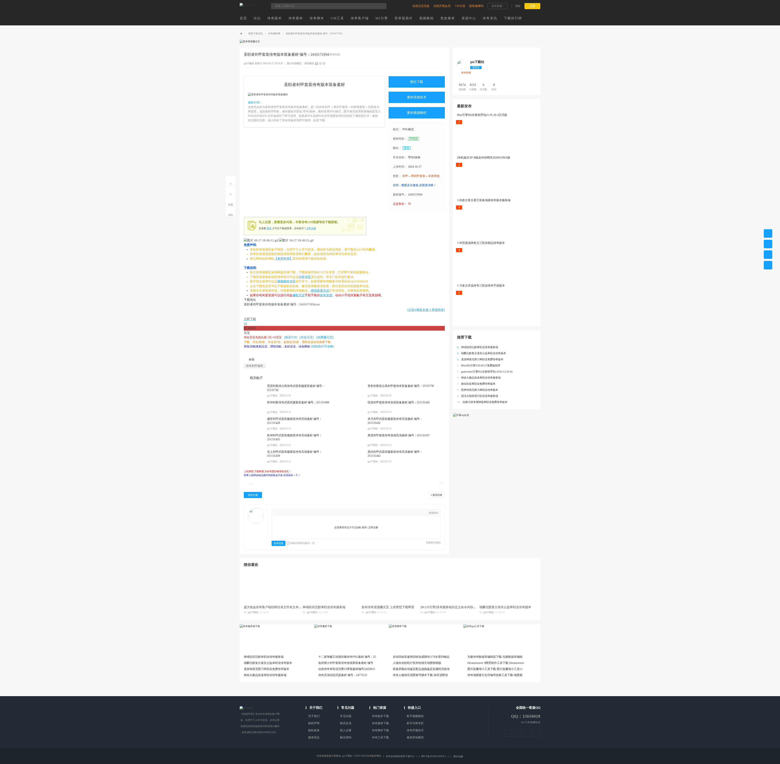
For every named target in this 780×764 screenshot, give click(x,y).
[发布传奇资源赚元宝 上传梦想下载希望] (389, 587)
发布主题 (253, 495)
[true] (381, 6)
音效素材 (447, 18)
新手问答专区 (415, 723)
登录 (269, 228)
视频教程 (426, 18)
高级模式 (433, 512)
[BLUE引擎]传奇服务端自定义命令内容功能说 (451, 607)
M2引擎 (381, 18)
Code (307, 513)
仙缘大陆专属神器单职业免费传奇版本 (482, 402)
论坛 (257, 18)
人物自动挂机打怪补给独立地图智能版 (417, 662)
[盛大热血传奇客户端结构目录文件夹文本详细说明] (271, 587)
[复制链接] (334, 54)
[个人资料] (461, 68)
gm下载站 (249, 63)
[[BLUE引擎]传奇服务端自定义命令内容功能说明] (447, 587)
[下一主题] (324, 63)
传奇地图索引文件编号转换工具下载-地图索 (494, 675)
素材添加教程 (415, 737)
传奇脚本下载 (380, 730)
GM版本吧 (241, 34)
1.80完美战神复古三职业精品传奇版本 (481, 242)
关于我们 (314, 716)
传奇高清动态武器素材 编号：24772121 (342, 675)
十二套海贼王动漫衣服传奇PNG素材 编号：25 (347, 656)
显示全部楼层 (294, 63)
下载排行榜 (513, 18)
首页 (243, 18)
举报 (441, 483)
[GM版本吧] (247, 4)
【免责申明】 (283, 258)
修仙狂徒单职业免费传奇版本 (476, 383)
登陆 (517, 6)
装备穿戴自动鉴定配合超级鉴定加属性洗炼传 (421, 669)
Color (283, 513)
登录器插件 (403, 18)
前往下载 (416, 82)
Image (289, 513)
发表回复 (278, 543)
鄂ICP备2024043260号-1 (433, 756)
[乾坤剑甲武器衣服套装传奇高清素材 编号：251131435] (254, 440)
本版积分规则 (433, 542)
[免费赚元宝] (325, 337)
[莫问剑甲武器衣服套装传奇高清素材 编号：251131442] (354, 456)
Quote (301, 513)
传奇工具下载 (380, 737)
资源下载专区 (255, 33)
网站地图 (458, 756)
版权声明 (314, 723)
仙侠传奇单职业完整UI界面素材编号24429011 (346, 669)
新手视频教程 (415, 716)
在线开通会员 (442, 6)
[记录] (411, 309)
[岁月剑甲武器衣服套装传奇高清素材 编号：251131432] (354, 423)
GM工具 (337, 18)
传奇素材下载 (380, 723)
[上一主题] (320, 63)
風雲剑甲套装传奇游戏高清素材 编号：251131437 (399, 435)
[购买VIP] (290, 337)
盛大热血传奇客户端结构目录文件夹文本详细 (274, 607)
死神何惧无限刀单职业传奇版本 (477, 389)
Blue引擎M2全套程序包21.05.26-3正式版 (482, 114)
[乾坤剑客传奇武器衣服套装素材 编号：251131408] (254, 407)
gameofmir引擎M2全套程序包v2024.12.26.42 (485, 371)
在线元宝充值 (420, 6)
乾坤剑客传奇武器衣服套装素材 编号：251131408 (298, 402)
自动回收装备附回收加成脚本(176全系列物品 (421, 656)
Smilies (313, 513)
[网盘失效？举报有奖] (430, 309)
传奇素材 (295, 18)
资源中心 (469, 18)
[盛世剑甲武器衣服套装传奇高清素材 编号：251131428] (254, 423)
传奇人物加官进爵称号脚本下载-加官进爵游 (420, 675)
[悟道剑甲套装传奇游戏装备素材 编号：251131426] (354, 407)
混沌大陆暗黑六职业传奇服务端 (477, 395)
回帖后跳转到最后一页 (302, 543)
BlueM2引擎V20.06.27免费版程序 (478, 365)
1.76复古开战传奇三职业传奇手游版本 (481, 285)
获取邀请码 (476, 6)
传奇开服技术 (415, 730)
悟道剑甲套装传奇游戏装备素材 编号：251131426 (399, 402)
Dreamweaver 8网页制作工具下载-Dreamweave (495, 662)
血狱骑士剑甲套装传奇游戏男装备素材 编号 (345, 662)
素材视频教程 (416, 112)
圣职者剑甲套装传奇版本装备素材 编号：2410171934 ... (315, 33)
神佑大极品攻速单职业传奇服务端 (479, 377)
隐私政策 (314, 730)
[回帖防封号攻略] (322, 346)
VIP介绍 (460, 6)
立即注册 (311, 228)
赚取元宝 (298, 295)
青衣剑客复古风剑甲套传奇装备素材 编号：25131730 (401, 385)
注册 (532, 6)
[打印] (316, 63)
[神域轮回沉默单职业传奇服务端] (330, 587)
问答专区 (305, 277)
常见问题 (345, 716)
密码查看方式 (320, 290)
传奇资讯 (490, 18)
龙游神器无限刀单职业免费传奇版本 (480, 359)
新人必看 (345, 730)
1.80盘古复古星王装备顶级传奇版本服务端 (483, 200)
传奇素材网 (274, 33)
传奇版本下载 (380, 716)
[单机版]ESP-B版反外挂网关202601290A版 (483, 157)
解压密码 (345, 737)
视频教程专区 (286, 281)
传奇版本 (274, 18)
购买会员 (345, 723)
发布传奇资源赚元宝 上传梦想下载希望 (388, 607)
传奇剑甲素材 (254, 365)
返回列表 (437, 495)
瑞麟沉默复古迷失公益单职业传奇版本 (481, 353)
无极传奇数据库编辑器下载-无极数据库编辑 (494, 656)
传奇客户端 (360, 18)
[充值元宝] (307, 337)
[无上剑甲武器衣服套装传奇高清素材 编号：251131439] (254, 456)
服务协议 (314, 737)
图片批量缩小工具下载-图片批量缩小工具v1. (495, 669)
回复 (251, 484)
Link (295, 513)
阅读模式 (309, 63)
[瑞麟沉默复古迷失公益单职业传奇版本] (506, 587)
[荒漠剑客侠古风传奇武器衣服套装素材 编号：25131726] (254, 390)
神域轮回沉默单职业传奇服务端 (477, 347)
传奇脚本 (317, 18)
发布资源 (497, 6)
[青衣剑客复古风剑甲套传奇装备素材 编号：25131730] (354, 390)
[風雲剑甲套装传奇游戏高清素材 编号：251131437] (354, 440)
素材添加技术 (416, 97)
